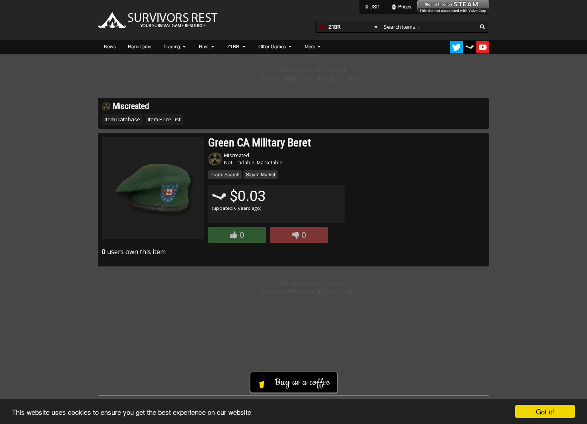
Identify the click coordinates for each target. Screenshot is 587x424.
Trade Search (224, 174)
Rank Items (139, 46)
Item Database (122, 119)
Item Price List (164, 119)
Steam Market (260, 174)
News (110, 46)
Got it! (545, 411)
